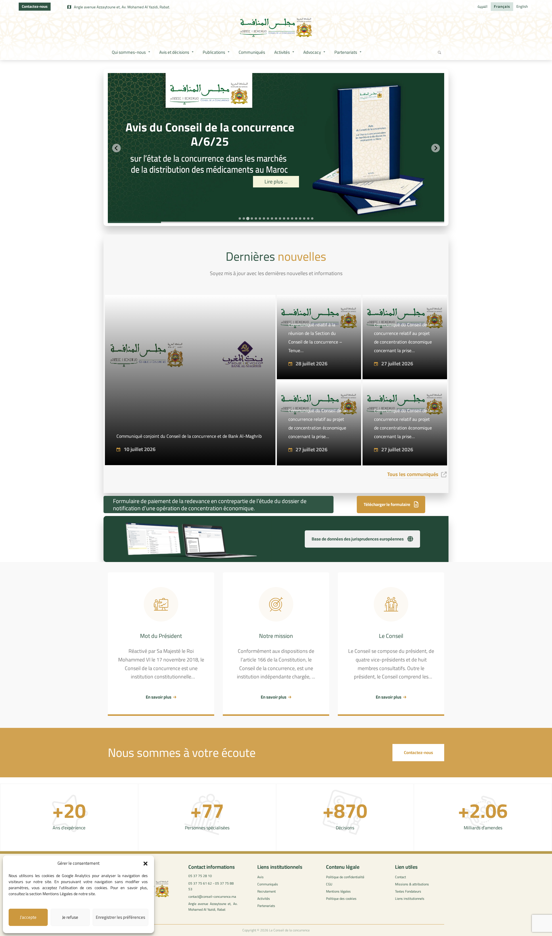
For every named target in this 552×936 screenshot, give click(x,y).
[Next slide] (435, 148)
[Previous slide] (116, 148)
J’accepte (28, 917)
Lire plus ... (327, 181)
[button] (145, 863)
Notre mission (276, 635)
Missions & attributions (412, 884)
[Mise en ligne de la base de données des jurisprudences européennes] (190, 540)
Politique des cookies (341, 898)
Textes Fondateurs (408, 891)
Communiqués (267, 884)
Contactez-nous (34, 6)
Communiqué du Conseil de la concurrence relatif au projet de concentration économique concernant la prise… (403, 337)
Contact (400, 877)
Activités (263, 898)
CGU (329, 884)
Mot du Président (161, 635)
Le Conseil (391, 635)
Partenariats (266, 905)
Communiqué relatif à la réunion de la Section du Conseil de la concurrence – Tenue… (315, 337)
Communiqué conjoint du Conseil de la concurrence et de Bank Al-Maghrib (189, 436)
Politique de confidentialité (345, 877)
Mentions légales (338, 891)
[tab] (240, 218)
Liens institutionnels (409, 898)
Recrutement (266, 891)
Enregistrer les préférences (120, 917)
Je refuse (70, 917)
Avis (260, 877)
